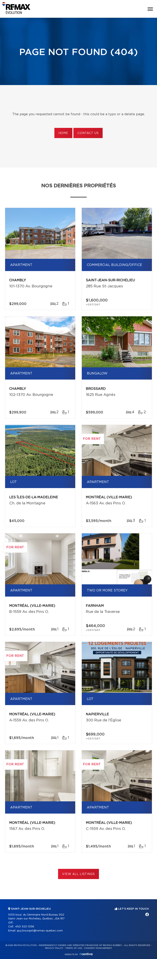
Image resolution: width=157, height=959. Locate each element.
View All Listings (78, 874)
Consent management (98, 948)
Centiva (86, 954)
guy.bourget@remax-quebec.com (40, 930)
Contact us (88, 133)
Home (63, 133)
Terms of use (73, 948)
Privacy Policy (54, 948)
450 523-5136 (24, 926)
